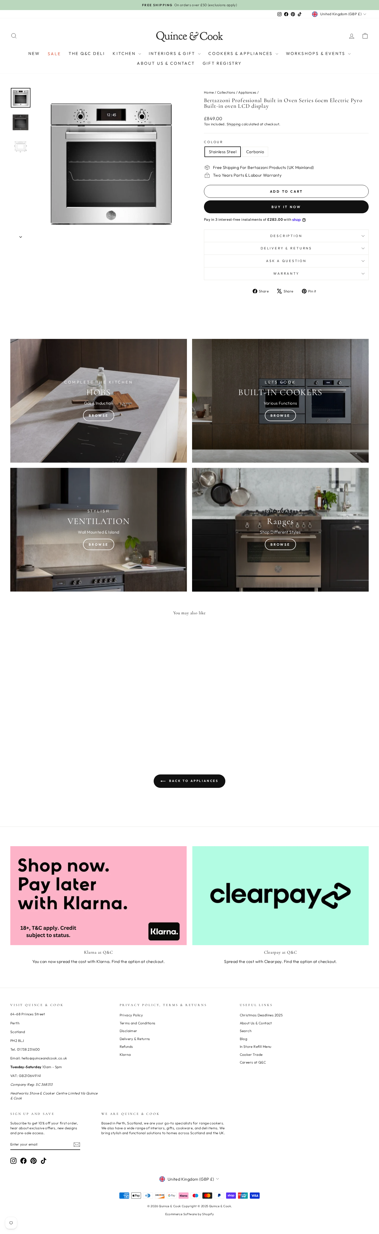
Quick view (53, 707)
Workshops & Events (316, 53)
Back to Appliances (193, 781)
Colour (213, 142)
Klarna (125, 1054)
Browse (99, 415)
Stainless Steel (222, 151)
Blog (244, 1038)
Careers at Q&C (253, 1062)
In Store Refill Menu (255, 1046)
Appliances (247, 92)
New (34, 53)
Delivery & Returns (286, 248)
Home (209, 92)
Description (286, 236)
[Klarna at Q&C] (98, 895)
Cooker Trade (251, 1054)
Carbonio (255, 151)
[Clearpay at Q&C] (280, 895)
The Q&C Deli (87, 53)
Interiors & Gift (173, 53)
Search (245, 1030)
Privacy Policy (131, 1015)
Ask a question (286, 261)
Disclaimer (128, 1030)
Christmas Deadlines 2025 (261, 1015)
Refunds (126, 1046)
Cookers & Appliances (241, 53)
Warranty (286, 273)
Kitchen (125, 53)
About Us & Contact (166, 63)
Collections (226, 92)
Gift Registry (222, 63)
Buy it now (286, 207)
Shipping (234, 124)
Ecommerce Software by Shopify (189, 1214)
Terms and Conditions (137, 1023)
